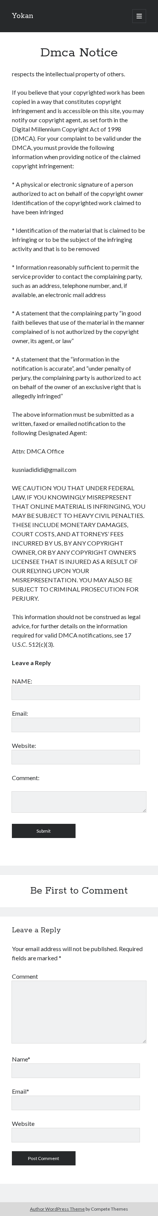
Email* (20, 1091)
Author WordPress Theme (57, 1209)
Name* (21, 1059)
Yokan (22, 16)
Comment (25, 976)
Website (23, 1123)
